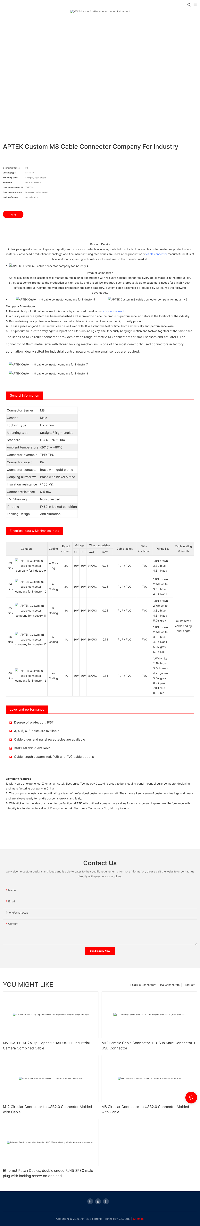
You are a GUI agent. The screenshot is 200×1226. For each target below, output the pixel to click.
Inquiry (13, 214)
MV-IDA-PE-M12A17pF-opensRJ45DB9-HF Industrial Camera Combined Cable (46, 1045)
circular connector (114, 311)
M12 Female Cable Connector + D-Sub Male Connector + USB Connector (149, 1045)
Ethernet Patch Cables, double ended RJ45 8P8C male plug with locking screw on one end (48, 1173)
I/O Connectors (169, 984)
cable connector (156, 254)
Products (189, 984)
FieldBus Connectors (143, 984)
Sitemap (138, 1218)
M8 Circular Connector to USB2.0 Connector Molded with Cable (145, 1109)
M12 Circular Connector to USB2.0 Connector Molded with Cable (47, 1109)
